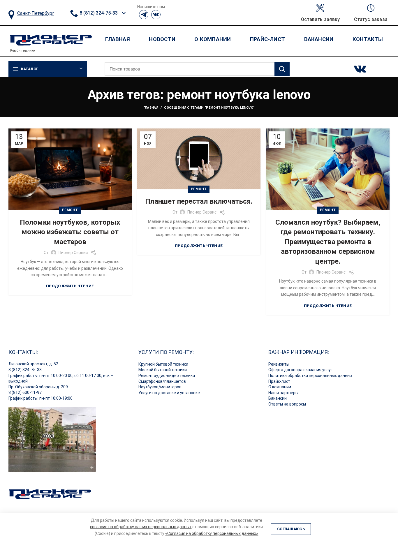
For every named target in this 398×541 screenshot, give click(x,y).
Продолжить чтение (70, 286)
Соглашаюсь (291, 529)
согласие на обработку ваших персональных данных (140, 526)
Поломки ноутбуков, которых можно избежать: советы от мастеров (70, 232)
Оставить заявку (320, 19)
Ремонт (70, 210)
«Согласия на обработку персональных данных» (211, 533)
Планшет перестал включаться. (199, 201)
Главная (150, 108)
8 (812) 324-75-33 (98, 13)
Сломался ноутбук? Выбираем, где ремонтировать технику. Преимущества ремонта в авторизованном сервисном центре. (328, 241)
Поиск (282, 69)
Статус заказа (371, 19)
